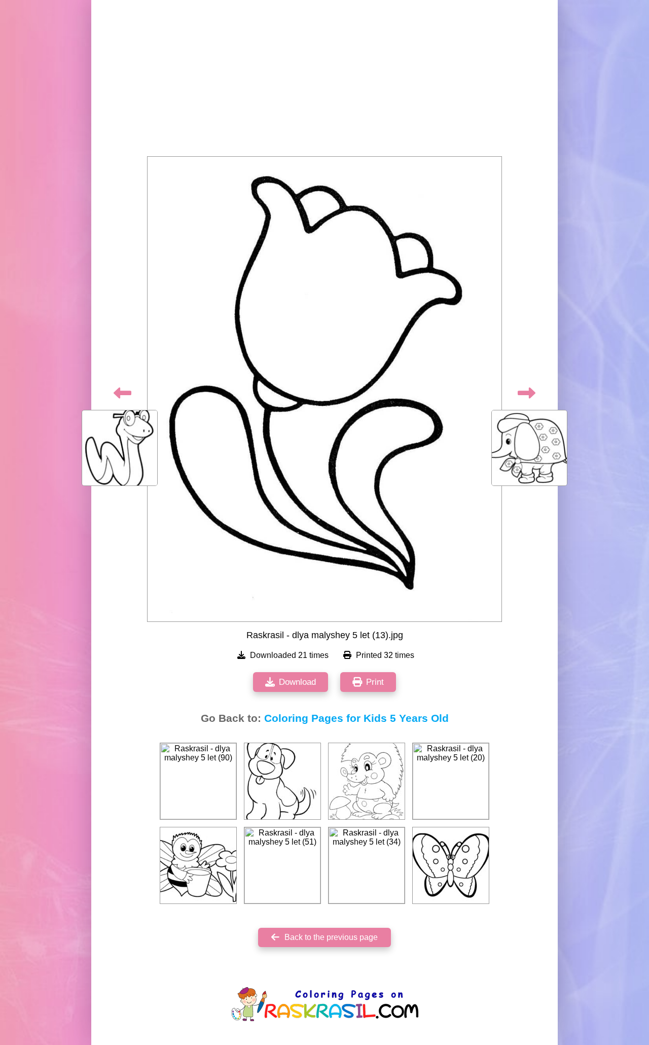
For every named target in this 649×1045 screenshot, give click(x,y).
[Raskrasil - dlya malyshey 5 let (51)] (282, 865)
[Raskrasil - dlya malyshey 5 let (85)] (366, 781)
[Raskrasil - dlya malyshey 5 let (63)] (198, 865)
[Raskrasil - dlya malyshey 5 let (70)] (282, 781)
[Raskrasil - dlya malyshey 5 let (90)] (198, 781)
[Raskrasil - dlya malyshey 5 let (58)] (450, 865)
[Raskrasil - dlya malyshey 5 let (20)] (450, 781)
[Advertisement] (324, 81)
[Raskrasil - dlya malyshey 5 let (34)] (366, 865)
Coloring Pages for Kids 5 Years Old (356, 718)
